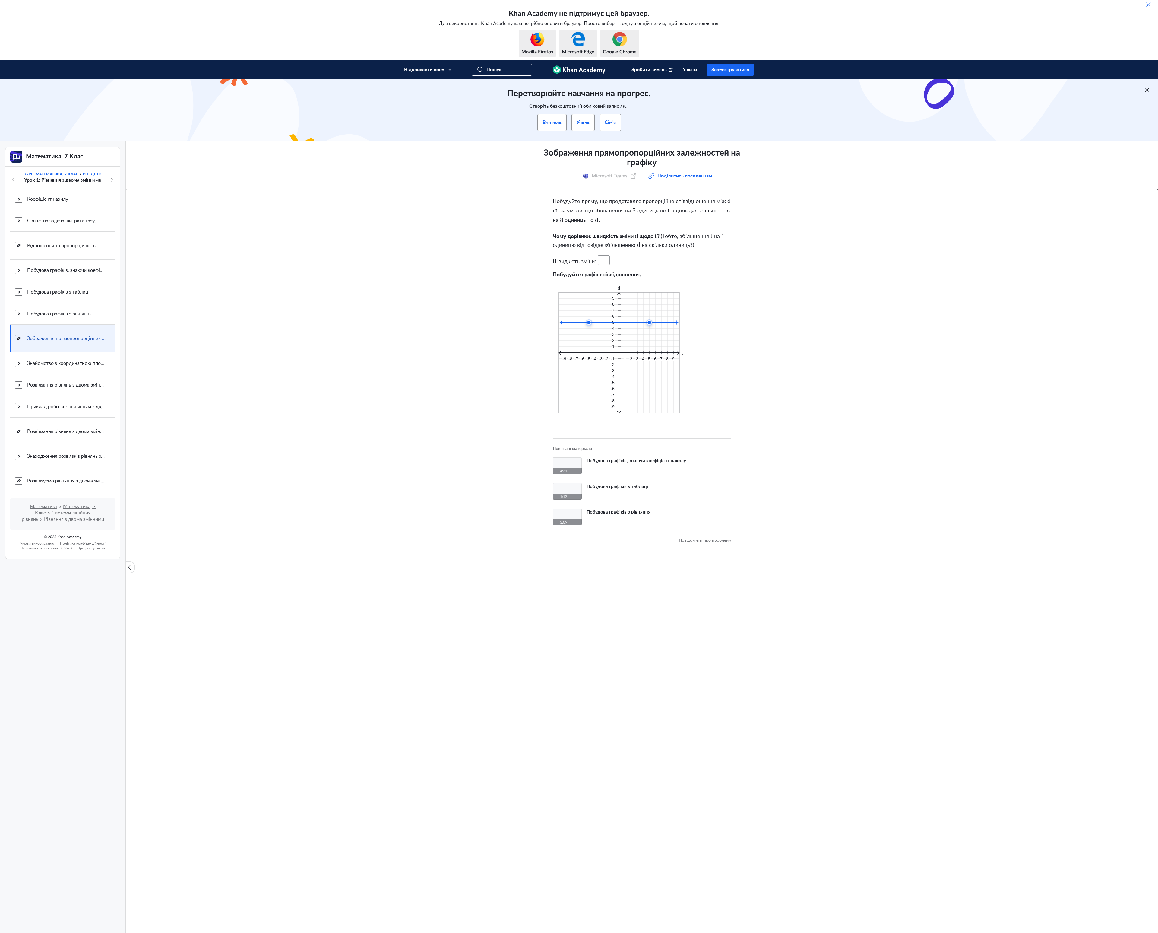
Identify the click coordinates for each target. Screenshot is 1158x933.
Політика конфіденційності (83, 543)
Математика (43, 506)
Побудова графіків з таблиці (58, 292)
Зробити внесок (649, 69)
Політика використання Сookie (46, 548)
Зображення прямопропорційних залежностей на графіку (66, 338)
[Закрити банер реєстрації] (1147, 90)
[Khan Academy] (579, 70)
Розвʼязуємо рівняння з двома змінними (66, 481)
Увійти (690, 69)
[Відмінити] (1148, 5)
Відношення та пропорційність (61, 245)
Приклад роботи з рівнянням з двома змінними (66, 406)
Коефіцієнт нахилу (47, 199)
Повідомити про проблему (705, 530)
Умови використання (37, 543)
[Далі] (111, 179)
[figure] (623, 338)
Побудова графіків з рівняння (59, 313)
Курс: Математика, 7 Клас (51, 174)
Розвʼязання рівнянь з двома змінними (66, 385)
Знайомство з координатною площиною (66, 363)
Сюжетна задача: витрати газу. (61, 220)
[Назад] (13, 179)
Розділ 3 (92, 174)
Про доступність (91, 548)
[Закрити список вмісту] (130, 567)
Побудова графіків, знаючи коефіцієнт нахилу (66, 270)
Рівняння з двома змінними (74, 519)
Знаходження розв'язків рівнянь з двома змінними (66, 456)
